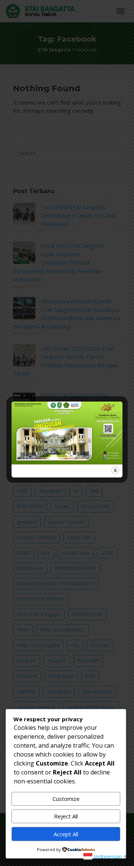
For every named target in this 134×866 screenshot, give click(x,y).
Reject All (66, 816)
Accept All (66, 834)
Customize (66, 798)
